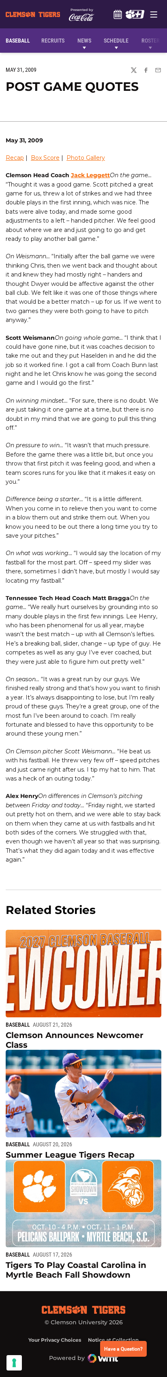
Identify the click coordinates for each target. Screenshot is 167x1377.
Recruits (55, 40)
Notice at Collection (113, 1340)
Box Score (45, 157)
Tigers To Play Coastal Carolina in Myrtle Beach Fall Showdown (76, 1270)
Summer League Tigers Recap (70, 1155)
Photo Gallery (85, 157)
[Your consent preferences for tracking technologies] (14, 1363)
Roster (150, 40)
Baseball (18, 1024)
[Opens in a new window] (135, 14)
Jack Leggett (90, 175)
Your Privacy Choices (54, 1340)
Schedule (117, 14)
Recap (15, 157)
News (84, 40)
